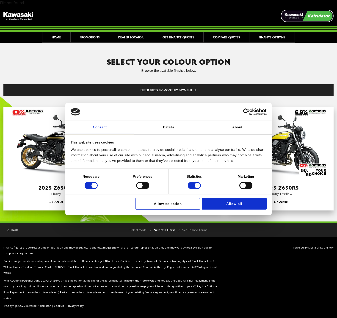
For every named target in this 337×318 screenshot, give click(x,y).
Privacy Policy (75, 305)
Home (56, 37)
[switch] (142, 185)
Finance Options (272, 37)
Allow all (234, 204)
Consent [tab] (100, 127)
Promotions (89, 37)
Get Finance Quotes (178, 37)
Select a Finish (165, 230)
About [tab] (237, 127)
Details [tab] (168, 127)
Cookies (59, 305)
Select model (138, 230)
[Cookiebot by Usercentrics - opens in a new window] (247, 111)
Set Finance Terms (194, 230)
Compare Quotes (226, 37)
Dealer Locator (131, 37)
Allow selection (168, 204)
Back (14, 230)
